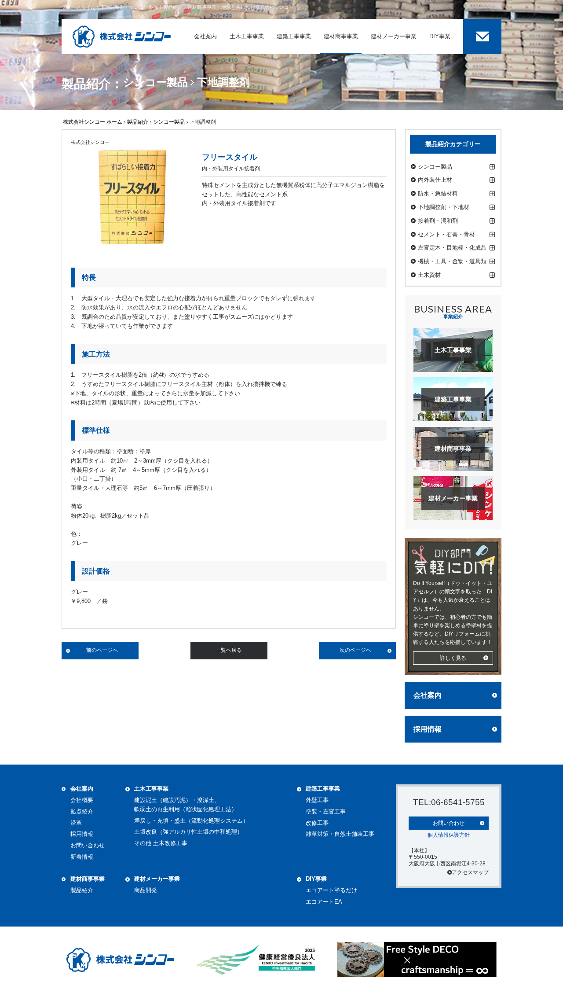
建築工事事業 (323, 788)
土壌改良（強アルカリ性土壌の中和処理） (188, 831)
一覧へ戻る (229, 650)
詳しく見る (453, 658)
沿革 (76, 823)
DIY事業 (316, 878)
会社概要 (81, 800)
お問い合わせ (87, 845)
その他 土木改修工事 (160, 843)
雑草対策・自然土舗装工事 (340, 834)
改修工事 (317, 823)
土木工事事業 (151, 788)
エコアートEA (324, 901)
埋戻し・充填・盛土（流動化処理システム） (191, 820)
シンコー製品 (169, 122)
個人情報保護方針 (449, 835)
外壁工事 (317, 800)
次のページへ (355, 650)
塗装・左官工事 (326, 811)
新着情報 (81, 856)
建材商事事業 (87, 878)
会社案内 (427, 695)
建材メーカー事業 (157, 878)
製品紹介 (137, 122)
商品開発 (145, 890)
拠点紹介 (81, 811)
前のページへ (102, 650)
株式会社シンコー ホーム (92, 122)
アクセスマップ (470, 872)
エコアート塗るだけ (331, 890)
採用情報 (427, 729)
